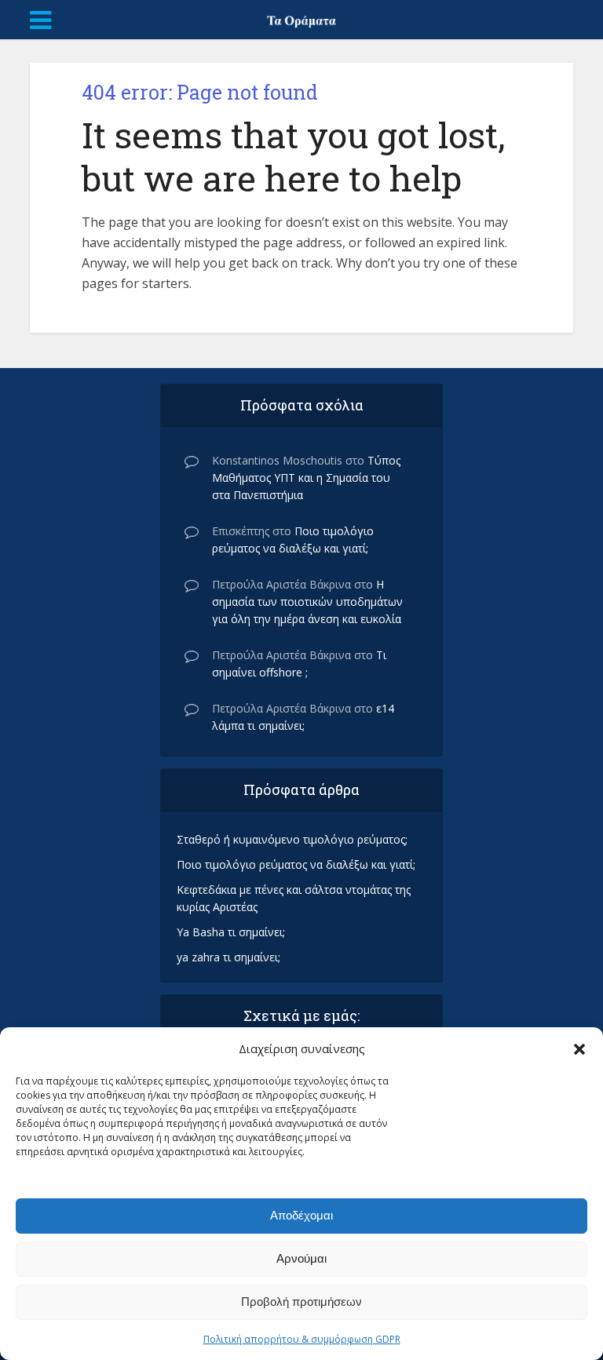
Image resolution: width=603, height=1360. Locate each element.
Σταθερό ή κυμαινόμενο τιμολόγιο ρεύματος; (292, 839)
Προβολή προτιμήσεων (301, 1301)
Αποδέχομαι (301, 1215)
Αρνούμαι (301, 1258)
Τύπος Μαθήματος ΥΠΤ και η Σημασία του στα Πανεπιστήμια (306, 477)
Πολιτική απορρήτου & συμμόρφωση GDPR (301, 1339)
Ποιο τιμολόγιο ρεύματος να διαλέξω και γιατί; (296, 864)
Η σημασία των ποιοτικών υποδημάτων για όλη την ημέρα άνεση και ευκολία (307, 601)
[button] (579, 1049)
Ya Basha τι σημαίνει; (231, 931)
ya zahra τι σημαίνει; (228, 957)
